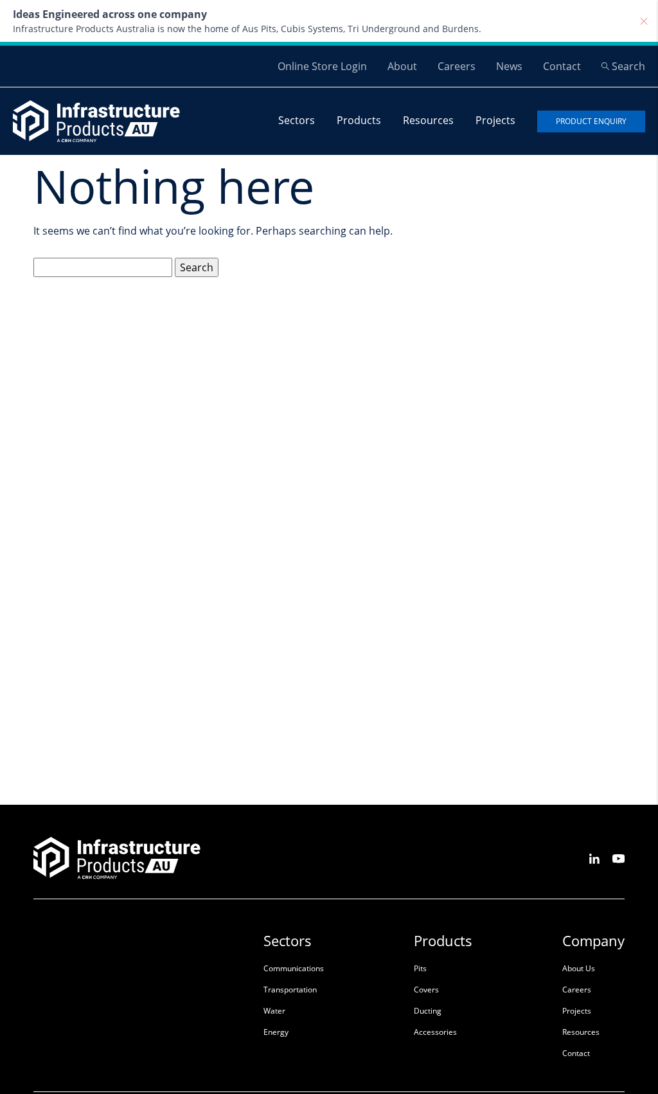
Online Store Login (322, 66)
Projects (495, 120)
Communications (293, 968)
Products (359, 120)
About (402, 66)
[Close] (643, 21)
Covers (426, 989)
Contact (562, 66)
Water (274, 1010)
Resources (428, 120)
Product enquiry (591, 121)
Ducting (427, 1010)
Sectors (296, 120)
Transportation (290, 989)
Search (628, 66)
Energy (276, 1032)
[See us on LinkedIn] (594, 857)
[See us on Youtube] (618, 857)
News (509, 66)
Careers (457, 66)
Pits (420, 968)
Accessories (435, 1032)
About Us (578, 968)
